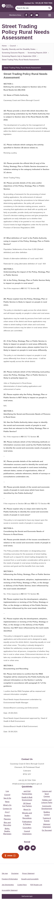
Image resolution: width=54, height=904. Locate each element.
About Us (27, 809)
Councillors (27, 828)
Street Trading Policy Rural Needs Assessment (20, 60)
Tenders (7, 815)
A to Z (7, 812)
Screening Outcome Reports (13, 53)
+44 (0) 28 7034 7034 (27, 780)
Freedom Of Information (10, 879)
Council (13, 46)
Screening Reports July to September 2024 (19, 56)
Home (4, 46)
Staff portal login (27, 896)
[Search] (49, 8)
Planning (7, 819)
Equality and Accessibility (30, 879)
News (7, 802)
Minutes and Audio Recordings (27, 815)
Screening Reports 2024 (37, 53)
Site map (5, 873)
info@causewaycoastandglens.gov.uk (27, 784)
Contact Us (7, 809)
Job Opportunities (8, 885)
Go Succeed (47, 830)
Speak (9, 855)
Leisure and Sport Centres (46, 793)
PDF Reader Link (36, 885)
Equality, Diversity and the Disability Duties (18, 49)
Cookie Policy (22, 885)
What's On (7, 805)
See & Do (7, 798)
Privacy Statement (28, 873)
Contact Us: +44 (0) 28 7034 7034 (38, 3)
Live (7, 791)
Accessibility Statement (9, 890)
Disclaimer (15, 873)
